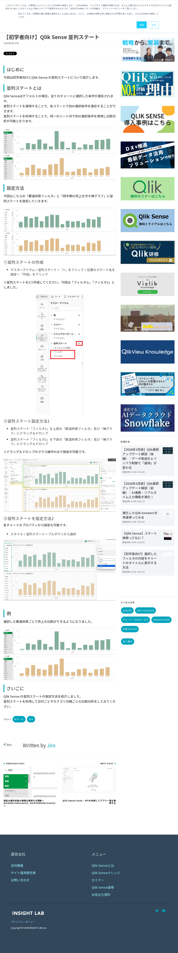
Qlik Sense (145, 610)
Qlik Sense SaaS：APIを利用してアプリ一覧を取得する (89, 801)
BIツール (19, 719)
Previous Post (15, 763)
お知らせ (130, 629)
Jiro (51, 745)
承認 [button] (142, 24)
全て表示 (127, 641)
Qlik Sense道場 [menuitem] (103, 887)
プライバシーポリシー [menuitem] (23, 921)
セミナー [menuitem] (98, 880)
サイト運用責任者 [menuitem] (23, 873)
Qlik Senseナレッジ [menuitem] (106, 873)
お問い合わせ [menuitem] (20, 880)
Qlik (31, 719)
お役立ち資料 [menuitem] (101, 894)
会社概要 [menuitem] (17, 865)
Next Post (107, 763)
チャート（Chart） (135, 619)
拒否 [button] (154, 24)
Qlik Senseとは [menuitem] (103, 865)
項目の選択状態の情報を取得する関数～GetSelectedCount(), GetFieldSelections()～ (29, 803)
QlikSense (161, 619)
